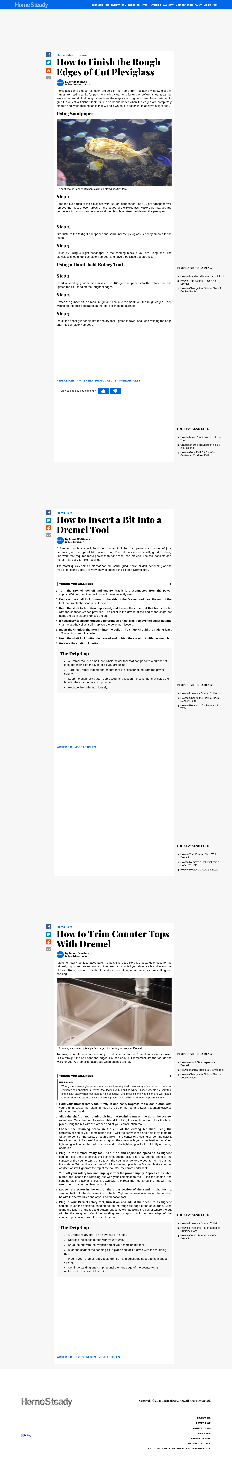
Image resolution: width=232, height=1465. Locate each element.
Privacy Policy (199, 1443)
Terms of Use (201, 1438)
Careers (204, 1433)
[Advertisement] (114, 354)
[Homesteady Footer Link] (52, 1402)
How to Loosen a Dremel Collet (198, 693)
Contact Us (202, 1428)
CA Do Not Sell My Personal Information (179, 1448)
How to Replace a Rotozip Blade (199, 869)
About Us (204, 1418)
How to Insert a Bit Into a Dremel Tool (202, 276)
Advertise (203, 1423)
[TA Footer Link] (52, 1435)
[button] (48, 57)
